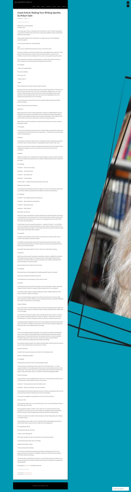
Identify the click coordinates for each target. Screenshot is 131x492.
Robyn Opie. (27, 465)
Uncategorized (28, 472)
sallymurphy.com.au (23, 2)
